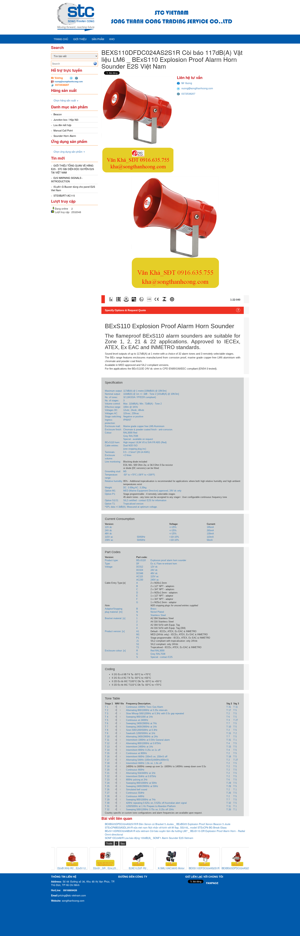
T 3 (106, 713)
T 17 (228, 710)
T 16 (107, 756)
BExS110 (141, 560)
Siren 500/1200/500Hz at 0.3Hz (141, 730)
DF (137, 563)
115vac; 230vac (131, 413)
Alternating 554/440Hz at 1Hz (141, 773)
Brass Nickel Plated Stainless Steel (158, 611)
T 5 (235, 710)
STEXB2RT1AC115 (64, 195)
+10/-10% (174, 537)
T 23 (107, 779)
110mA (210, 537)
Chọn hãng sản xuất (65, 100)
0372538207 (188, 93)
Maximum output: (113, 391)
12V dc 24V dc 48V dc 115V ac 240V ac (155, 573)
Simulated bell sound (136, 789)
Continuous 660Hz (135, 769)
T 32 (228, 803)
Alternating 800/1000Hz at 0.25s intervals (147, 710)
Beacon (57, 114)
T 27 (235, 720)
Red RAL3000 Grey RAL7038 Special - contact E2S (162, 653)
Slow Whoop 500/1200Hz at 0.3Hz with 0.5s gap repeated (155, 713)
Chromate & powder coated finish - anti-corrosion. (148, 429)
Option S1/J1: (112, 500)
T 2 (106, 710)
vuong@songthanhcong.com (69, 81)
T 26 (107, 789)
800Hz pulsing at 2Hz (137, 779)
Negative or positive (133, 416)
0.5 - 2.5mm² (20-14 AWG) (136, 452)
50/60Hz (141, 537)
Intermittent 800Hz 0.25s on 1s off (143, 750)
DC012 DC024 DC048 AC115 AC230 (139, 573)
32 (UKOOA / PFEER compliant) (139, 397)
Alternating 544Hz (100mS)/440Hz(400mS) (147, 760)
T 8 (106, 730)
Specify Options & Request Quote (125, 310)
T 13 (107, 746)
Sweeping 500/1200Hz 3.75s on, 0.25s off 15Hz (150, 809)
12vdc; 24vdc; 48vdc (133, 410)
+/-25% (173, 527)
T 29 (228, 783)
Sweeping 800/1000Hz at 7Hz (141, 799)
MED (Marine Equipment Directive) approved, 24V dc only (152, 490)
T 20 (107, 769)
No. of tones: (111, 397)
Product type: (111, 560)
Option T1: (110, 503)
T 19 (107, 766)
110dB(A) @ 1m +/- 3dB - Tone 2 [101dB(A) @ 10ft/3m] (151, 394)
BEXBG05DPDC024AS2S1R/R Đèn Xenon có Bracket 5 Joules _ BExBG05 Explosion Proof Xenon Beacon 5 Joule (167, 824)
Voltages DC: (111, 410)
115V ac (109, 537)
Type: (107, 563)
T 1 (106, 707)
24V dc (108, 530)
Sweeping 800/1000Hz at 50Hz (141, 783)
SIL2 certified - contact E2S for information (144, 500)
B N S (137, 611)
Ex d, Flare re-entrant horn (164, 563)
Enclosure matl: (113, 426)
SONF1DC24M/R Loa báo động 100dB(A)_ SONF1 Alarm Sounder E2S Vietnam (149, 838)
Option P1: (110, 494)
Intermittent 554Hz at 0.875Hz (141, 776)
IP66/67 (127, 420)
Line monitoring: (113, 461)
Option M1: (110, 490)
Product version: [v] (115, 631)
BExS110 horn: (112, 442)
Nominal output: (113, 394)
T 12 (107, 743)
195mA (210, 527)
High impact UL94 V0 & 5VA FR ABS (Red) (144, 442)
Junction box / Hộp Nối (65, 119)
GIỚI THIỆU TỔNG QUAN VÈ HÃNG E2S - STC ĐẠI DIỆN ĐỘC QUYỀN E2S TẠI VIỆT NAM (72, 169)
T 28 (107, 796)
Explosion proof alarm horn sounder (168, 560)
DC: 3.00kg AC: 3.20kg (134, 487)
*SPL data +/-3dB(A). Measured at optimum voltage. (131, 507)
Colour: (108, 432)
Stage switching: (113, 416)
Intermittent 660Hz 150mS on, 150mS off (146, 756)
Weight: (108, 487)
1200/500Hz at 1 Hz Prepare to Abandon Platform (151, 806)
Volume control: (112, 403)
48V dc (108, 533)
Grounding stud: (113, 471)
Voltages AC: (111, 413)
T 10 (228, 726)
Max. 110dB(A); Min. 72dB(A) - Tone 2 (142, 403)
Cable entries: (112, 445)
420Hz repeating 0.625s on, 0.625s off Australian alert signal (156, 803)
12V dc (108, 527)
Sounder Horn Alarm (64, 136)
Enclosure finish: (113, 429)
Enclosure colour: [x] (115, 650)
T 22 (107, 776)
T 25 (107, 786)
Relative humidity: (114, 481)
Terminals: (110, 452)
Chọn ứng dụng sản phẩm (68, 151)
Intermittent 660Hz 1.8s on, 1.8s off (144, 763)
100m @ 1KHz (130, 407)
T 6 (228, 716)
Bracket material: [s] (115, 618)
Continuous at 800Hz (136, 753)
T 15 (228, 733)
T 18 (228, 756)
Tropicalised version (133, 503)
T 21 (107, 773)
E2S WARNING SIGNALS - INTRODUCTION (67, 179)
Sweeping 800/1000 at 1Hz (139, 716)
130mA (210, 533)
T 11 (235, 707)
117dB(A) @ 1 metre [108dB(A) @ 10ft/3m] (144, 391)
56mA (210, 540)
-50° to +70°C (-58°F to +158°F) (139, 474)
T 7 (228, 723)
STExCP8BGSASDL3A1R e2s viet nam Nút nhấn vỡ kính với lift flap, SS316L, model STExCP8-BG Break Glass (166, 827)
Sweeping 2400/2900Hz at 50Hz (142, 786)
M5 (124, 471)
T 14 (107, 750)
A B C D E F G (137, 592)
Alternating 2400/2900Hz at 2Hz (142, 736)
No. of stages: (112, 400)
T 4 (106, 716)
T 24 (107, 783)
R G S (137, 653)
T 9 (106, 733)
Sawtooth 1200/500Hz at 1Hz (140, 733)
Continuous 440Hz (135, 796)
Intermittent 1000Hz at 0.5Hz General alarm (148, 740)
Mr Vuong (186, 83)
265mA (210, 530)
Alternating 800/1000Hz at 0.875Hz (143, 743)
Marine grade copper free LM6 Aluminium (143, 426)
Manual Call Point (63, 130)
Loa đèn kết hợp (62, 125)
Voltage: (109, 566)
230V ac (109, 540)
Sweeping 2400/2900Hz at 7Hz (141, 723)
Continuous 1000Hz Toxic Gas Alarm (144, 707)
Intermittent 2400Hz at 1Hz (139, 746)
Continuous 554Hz (135, 793)
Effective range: (113, 407)
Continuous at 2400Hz (137, 720)
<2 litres (127, 455)
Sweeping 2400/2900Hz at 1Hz (141, 726)
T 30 (107, 803)
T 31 (228, 707)
